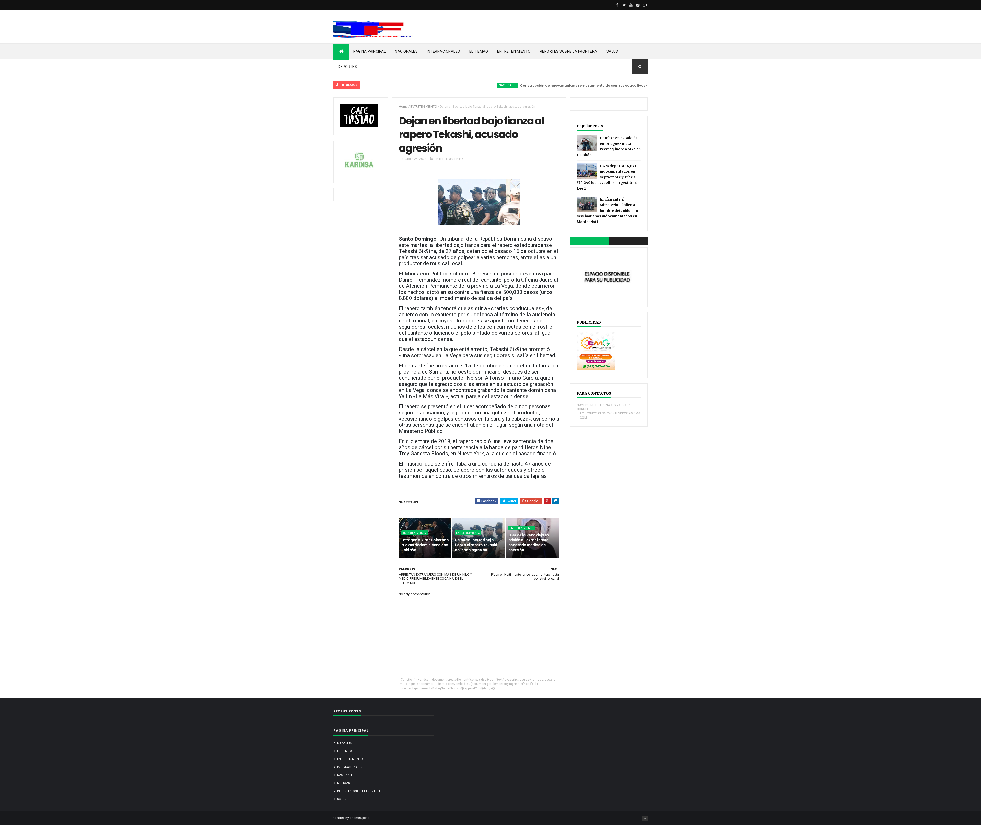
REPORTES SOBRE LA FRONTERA (568, 51)
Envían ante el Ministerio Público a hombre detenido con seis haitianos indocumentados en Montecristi (607, 210)
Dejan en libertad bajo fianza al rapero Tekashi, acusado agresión (476, 544)
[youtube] (631, 5)
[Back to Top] (645, 818)
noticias (343, 783)
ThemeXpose (359, 818)
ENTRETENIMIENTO (514, 51)
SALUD (612, 51)
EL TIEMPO (478, 51)
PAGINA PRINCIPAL (369, 51)
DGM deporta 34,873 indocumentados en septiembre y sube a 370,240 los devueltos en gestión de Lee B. (608, 177)
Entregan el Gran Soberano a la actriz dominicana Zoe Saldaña (425, 544)
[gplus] (645, 5)
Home (403, 106)
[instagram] (638, 5)
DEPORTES (347, 67)
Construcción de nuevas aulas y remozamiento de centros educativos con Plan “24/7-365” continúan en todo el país (599, 85)
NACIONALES (406, 51)
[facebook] (617, 5)
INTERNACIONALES (443, 51)
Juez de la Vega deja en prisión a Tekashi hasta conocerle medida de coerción (528, 542)
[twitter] (624, 5)
